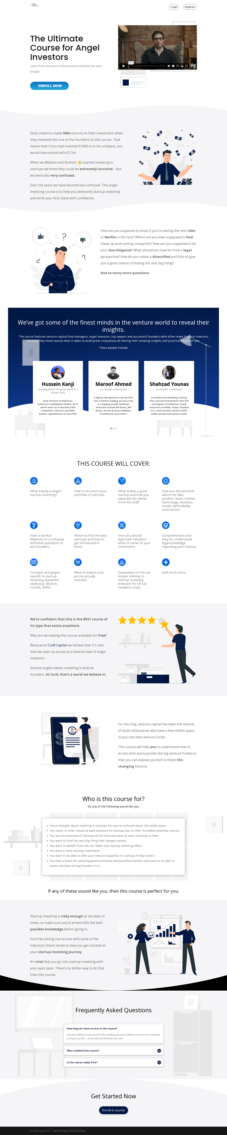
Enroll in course (113, 1110)
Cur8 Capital (57, 645)
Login (174, 7)
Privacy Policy (77, 1130)
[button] (111, 429)
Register (190, 7)
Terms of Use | (61, 1130)
